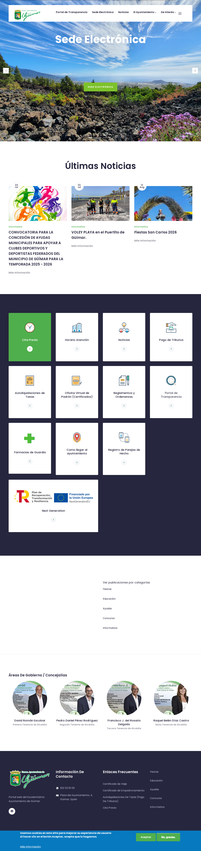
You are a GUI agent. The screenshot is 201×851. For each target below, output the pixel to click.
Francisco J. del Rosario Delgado (77, 722)
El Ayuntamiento (143, 12)
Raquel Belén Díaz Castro (124, 720)
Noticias (123, 12)
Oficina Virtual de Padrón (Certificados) (77, 394)
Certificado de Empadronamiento (123, 790)
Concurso (109, 618)
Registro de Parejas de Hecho (124, 451)
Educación (109, 599)
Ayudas (107, 608)
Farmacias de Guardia (30, 452)
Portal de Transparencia (71, 12)
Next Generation (53, 511)
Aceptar (146, 837)
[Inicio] (27, 12)
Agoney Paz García (171, 720)
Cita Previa (30, 340)
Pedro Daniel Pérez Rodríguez (30, 720)
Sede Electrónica (103, 12)
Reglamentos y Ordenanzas (124, 394)
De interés (167, 12)
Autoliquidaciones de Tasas (30, 394)
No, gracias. (168, 837)
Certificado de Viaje (115, 784)
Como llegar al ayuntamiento (77, 451)
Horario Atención (77, 340)
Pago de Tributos (171, 340)
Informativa (15, 226)
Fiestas (107, 589)
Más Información (19, 246)
